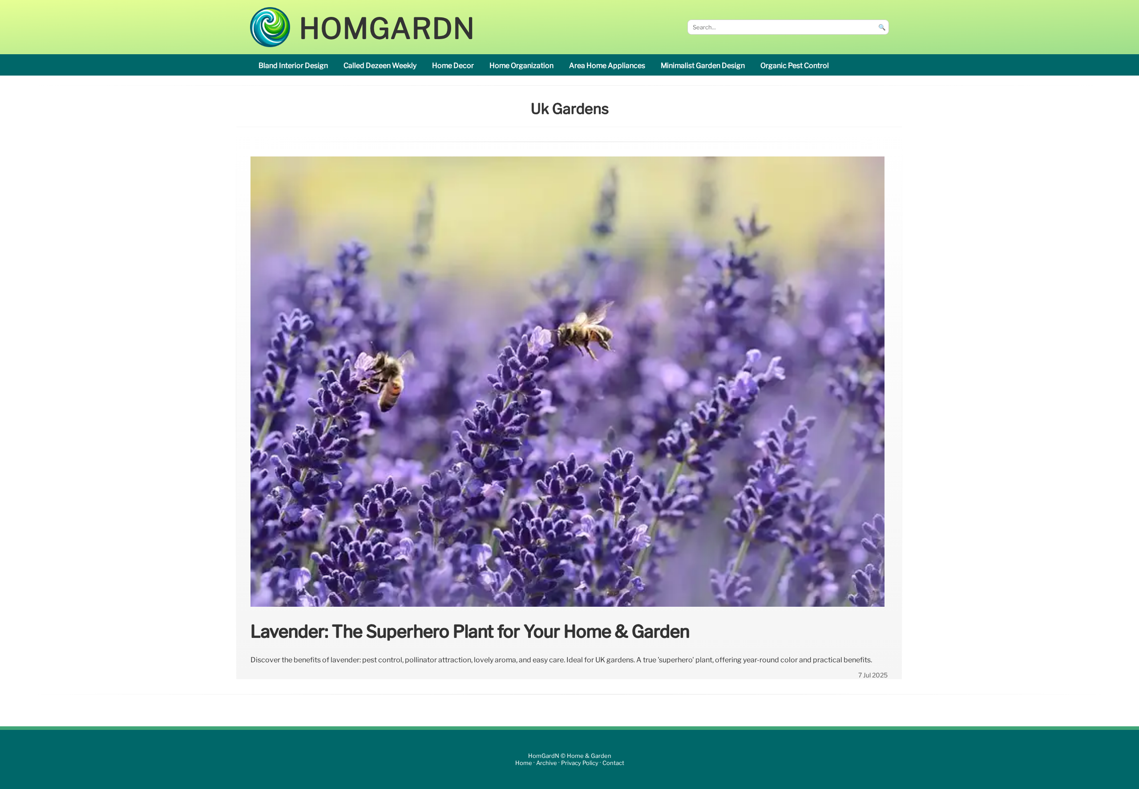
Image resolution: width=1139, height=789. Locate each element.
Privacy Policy (579, 763)
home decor (453, 65)
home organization (521, 65)
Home (523, 763)
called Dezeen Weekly (379, 65)
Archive (546, 763)
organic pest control (794, 65)
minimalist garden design (703, 65)
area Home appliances (607, 65)
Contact (613, 763)
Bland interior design (293, 65)
